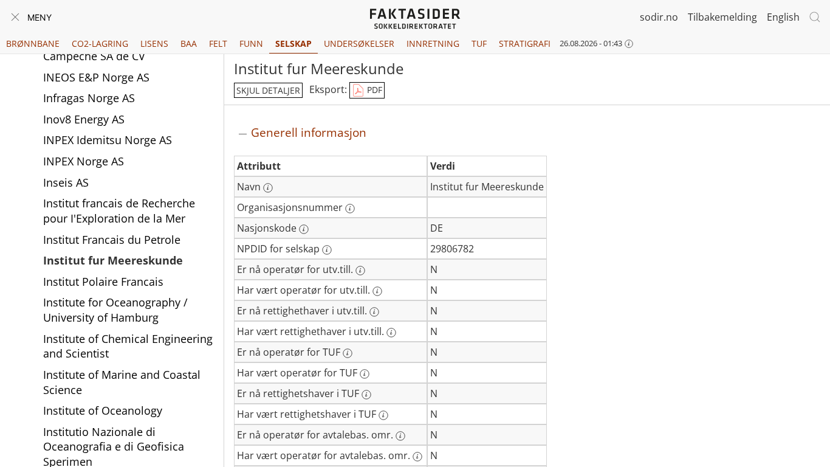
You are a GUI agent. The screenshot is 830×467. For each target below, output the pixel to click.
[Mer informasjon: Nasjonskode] (304, 229)
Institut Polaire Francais (103, 281)
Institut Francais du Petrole (111, 239)
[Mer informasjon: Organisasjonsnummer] (350, 208)
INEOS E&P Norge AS (96, 77)
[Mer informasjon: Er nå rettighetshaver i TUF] (366, 395)
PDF (373, 89)
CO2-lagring (100, 43)
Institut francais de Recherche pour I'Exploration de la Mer (119, 211)
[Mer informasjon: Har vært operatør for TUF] (364, 374)
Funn (251, 43)
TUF (479, 43)
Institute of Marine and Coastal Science (122, 382)
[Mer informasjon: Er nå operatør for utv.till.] (360, 270)
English (783, 17)
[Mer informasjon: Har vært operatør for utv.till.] (377, 291)
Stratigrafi (524, 43)
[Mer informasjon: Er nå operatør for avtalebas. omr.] (400, 436)
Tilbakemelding (722, 17)
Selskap (293, 43)
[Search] (815, 17)
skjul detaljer (268, 90)
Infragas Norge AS (89, 98)
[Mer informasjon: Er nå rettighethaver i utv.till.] (374, 312)
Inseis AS (66, 182)
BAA (188, 43)
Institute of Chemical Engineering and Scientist (128, 346)
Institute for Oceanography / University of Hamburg (115, 310)
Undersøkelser (359, 43)
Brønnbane (33, 43)
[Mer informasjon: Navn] (268, 188)
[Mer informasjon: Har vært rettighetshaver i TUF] (383, 415)
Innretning (432, 43)
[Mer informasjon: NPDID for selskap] (327, 250)
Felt (218, 43)
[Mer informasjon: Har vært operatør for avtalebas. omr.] (417, 457)
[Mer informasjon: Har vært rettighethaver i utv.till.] (391, 332)
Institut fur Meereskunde (113, 260)
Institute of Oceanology (102, 410)
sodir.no (659, 17)
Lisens (154, 43)
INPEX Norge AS (83, 161)
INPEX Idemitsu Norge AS (107, 140)
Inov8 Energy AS (84, 119)
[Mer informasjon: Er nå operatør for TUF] (347, 353)
